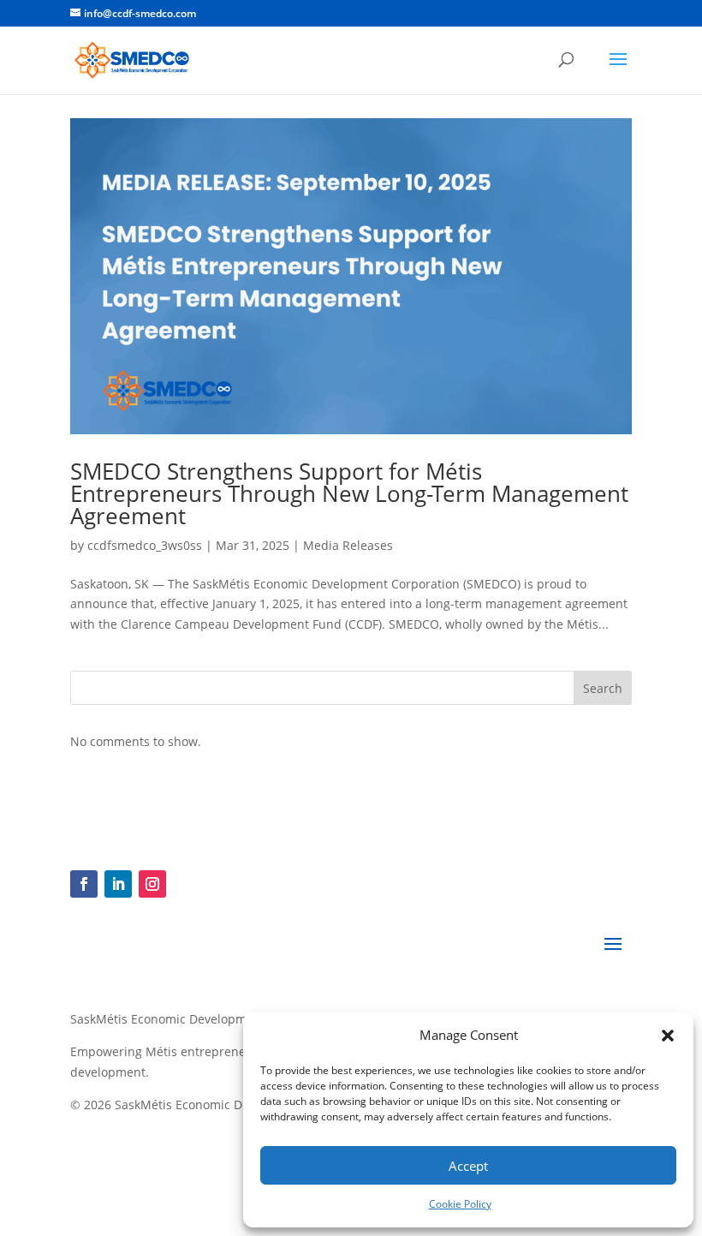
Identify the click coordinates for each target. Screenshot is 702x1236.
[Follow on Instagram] (152, 884)
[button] (667, 1035)
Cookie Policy (460, 1204)
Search (602, 688)
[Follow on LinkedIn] (118, 884)
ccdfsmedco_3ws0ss (144, 545)
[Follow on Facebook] (84, 884)
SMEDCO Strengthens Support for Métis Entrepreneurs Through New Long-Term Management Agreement (349, 493)
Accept (468, 1165)
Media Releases (348, 545)
